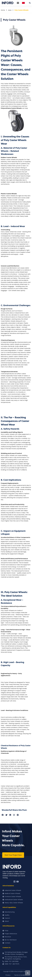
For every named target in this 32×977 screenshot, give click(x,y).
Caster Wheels (18, 638)
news (9, 10)
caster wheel (7, 561)
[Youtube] (18, 882)
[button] (13, 855)
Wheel (11, 766)
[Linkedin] (14, 882)
